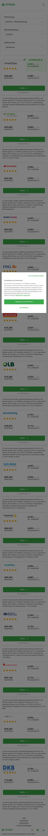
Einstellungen (24, 307)
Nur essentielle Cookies (36, 276)
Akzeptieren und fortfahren (24, 302)
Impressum (26, 295)
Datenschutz (19, 295)
